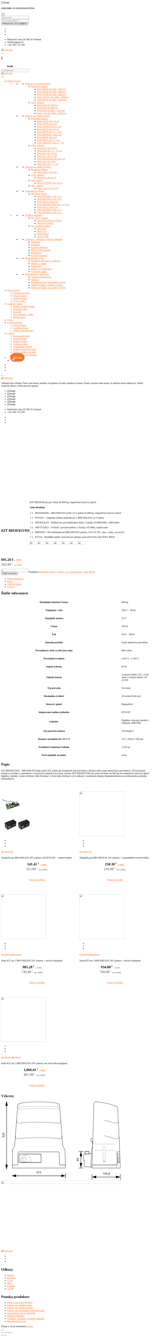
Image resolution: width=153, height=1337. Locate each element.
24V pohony (37, 180)
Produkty (11, 1278)
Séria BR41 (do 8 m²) (47, 172)
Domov (10, 1275)
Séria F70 (41, 231)
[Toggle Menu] (2, 76)
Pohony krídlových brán (24, 352)
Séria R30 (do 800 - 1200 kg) (51, 110)
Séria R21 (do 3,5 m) (47, 156)
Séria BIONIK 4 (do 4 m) (49, 199)
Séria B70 (41, 228)
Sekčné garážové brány (24, 306)
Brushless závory (39, 193)
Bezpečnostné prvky (34, 258)
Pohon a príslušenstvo (23, 330)
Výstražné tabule (39, 271)
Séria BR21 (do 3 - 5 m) (48, 140)
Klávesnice (36, 253)
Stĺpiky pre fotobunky (41, 269)
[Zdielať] (5, 1332)
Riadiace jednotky (33, 215)
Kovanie (17, 312)
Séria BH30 (89, 572)
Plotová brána (19, 325)
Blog (9, 1283)
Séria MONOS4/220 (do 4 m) (51, 159)
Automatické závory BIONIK (21, 1313)
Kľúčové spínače (39, 255)
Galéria (10, 333)
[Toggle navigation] (2, 53)
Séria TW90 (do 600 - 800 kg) (51, 94)
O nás (10, 320)
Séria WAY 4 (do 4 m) (47, 202)
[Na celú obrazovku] (8, 1332)
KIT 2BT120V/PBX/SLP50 (10, 1057)
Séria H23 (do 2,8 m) (47, 148)
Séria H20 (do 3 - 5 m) (47, 164)
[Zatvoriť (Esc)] (2, 1332)
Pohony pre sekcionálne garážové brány (26, 1310)
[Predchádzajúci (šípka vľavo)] (2, 1335)
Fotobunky (36, 266)
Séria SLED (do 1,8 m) (48, 121)
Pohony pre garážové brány (38, 167)
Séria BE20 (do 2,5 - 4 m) (49, 132)
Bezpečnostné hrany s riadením (46, 261)
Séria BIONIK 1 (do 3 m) (49, 196)
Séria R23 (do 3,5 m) (47, 153)
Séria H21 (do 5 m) (46, 161)
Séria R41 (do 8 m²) (46, 177)
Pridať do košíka (9, 573)
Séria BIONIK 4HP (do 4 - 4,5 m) (53, 204)
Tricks (30, 1326)
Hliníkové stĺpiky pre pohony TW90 (48, 287)
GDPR (10, 1288)
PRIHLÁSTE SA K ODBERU (14, 24)
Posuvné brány (20, 295)
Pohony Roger (14, 81)
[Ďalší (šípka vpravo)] (5, 1335)
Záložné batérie (14, 584)
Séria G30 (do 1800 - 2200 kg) (51, 113)
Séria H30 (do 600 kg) (47, 105)
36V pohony (37, 185)
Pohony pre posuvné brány (38, 83)
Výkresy (11, 587)
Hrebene (35, 279)
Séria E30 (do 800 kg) (47, 108)
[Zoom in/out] (11, 1332)
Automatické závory (34, 191)
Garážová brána (20, 328)
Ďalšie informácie (15, 578)
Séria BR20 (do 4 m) (47, 137)
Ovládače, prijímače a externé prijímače (43, 239)
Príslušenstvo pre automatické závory (48, 282)
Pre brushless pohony (41, 226)
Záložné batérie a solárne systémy (47, 285)
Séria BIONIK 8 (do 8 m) (49, 212)
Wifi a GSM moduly (40, 250)
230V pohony (37, 102)
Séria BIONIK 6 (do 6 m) (49, 210)
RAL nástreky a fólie (23, 314)
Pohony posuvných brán (24, 349)
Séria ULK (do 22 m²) (47, 188)
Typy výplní (19, 301)
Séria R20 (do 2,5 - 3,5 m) (49, 151)
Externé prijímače (39, 247)
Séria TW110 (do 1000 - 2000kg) (53, 97)
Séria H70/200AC (45, 223)
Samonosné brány (21, 293)
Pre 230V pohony (39, 218)
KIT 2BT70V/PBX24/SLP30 (89, 955)
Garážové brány (14, 304)
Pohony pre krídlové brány (37, 116)
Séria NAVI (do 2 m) (47, 124)
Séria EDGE (43, 234)
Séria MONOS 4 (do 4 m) (49, 134)
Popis (9, 581)
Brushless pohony (39, 86)
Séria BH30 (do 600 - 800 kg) (51, 92)
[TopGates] (7, 50)
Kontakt (17, 357)
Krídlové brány (20, 298)
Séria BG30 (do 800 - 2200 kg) (52, 100)
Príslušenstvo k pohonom (37, 274)
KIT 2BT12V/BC (7, 852)
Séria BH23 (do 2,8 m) (48, 129)
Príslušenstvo (19, 317)
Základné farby (20, 309)
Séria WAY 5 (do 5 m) (47, 207)
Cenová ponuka (14, 322)
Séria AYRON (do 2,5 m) (49, 126)
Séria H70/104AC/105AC (49, 220)
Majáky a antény (39, 263)
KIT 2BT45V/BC (85, 852)
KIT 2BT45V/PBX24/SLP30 (11, 955)
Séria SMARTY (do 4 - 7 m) (50, 142)
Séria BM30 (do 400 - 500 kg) (51, 89)
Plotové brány (13, 290)
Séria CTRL (43, 236)
